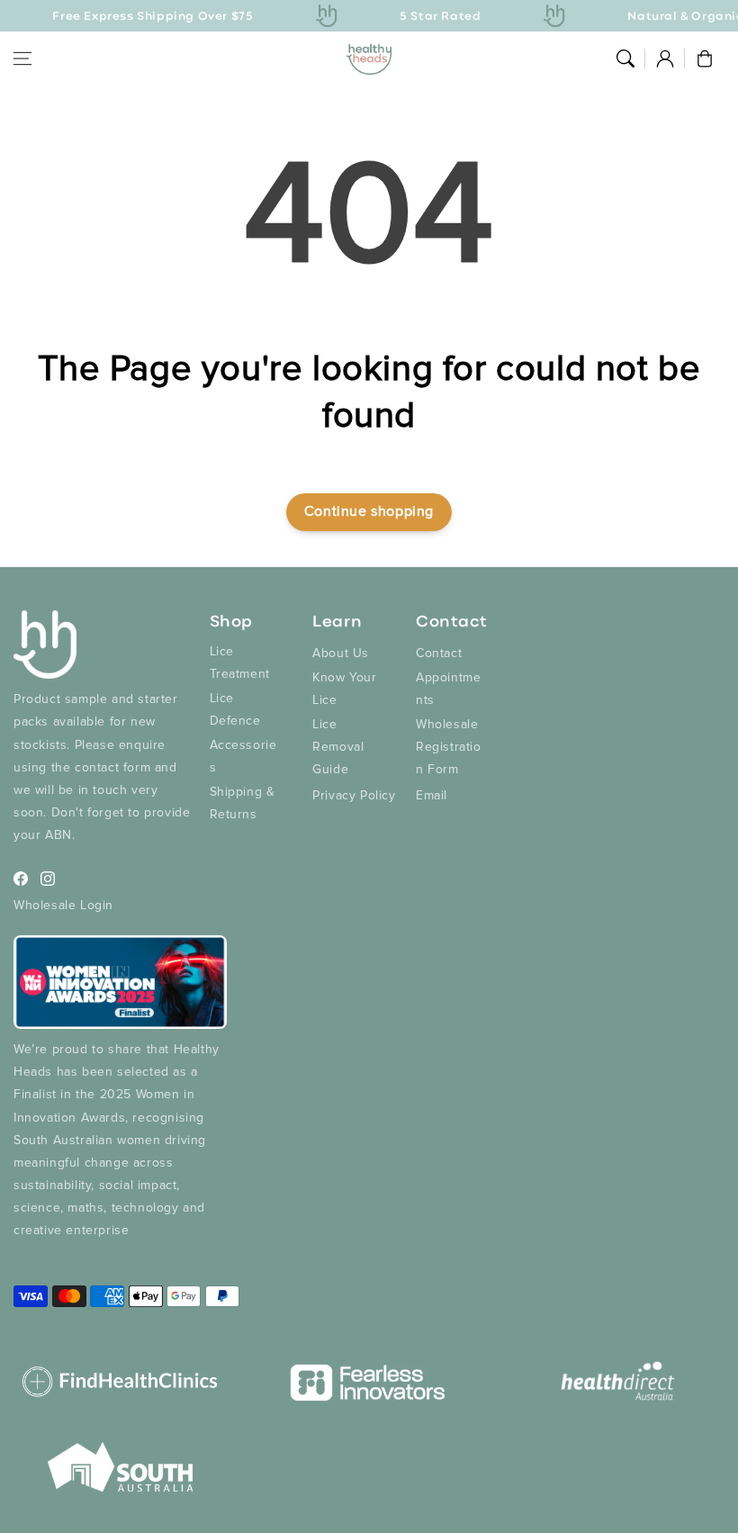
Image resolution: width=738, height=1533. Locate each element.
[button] (22, 58)
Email (431, 795)
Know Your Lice (344, 689)
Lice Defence (235, 709)
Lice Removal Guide (338, 747)
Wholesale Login (63, 905)
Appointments (448, 689)
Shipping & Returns (242, 803)
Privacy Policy (353, 795)
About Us (340, 653)
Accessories (243, 756)
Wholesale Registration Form (449, 747)
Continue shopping (369, 511)
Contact (439, 653)
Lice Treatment (240, 662)
